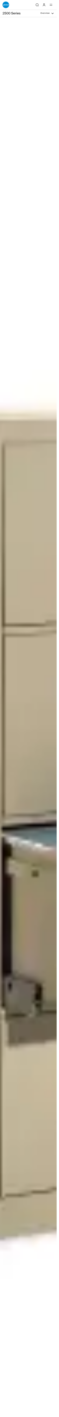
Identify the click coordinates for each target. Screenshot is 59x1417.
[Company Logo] (6, 5)
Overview (45, 13)
